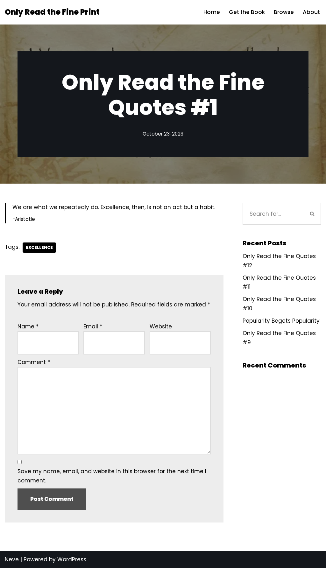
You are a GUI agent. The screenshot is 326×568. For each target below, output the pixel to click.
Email (92, 326)
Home (211, 12)
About (311, 12)
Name (28, 326)
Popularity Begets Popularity (281, 321)
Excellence (39, 247)
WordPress (71, 559)
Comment (34, 362)
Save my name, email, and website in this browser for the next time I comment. (112, 475)
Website (161, 326)
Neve (12, 559)
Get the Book (247, 12)
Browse (284, 12)
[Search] (312, 214)
